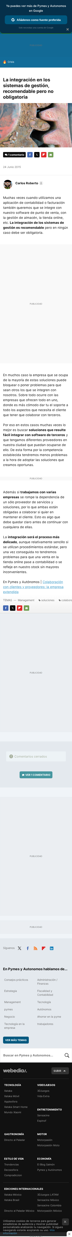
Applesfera (10, 1101)
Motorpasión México (49, 1210)
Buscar (67, 1055)
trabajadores (45, 1023)
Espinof (41, 1120)
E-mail (50, 154)
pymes (8, 1009)
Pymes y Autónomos (49, 1169)
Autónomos (44, 1009)
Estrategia (10, 990)
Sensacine (43, 1115)
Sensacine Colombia (49, 1205)
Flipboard (43, 154)
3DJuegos (43, 1090)
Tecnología (44, 1002)
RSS (35, 947)
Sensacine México (48, 1199)
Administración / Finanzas (47, 981)
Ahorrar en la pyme (49, 1016)
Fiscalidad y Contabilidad (45, 992)
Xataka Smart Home (16, 1106)
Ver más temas (16, 1040)
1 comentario (16, 154)
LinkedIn (52, 947)
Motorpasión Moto (48, 1145)
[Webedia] (15, 1073)
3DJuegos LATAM (48, 1194)
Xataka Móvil (11, 1096)
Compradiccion (13, 1175)
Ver (37, 774)
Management (26, 600)
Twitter (37, 154)
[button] (28, 183)
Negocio (9, 1016)
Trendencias (11, 1164)
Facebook (30, 154)
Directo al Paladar (14, 1139)
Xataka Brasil (11, 1199)
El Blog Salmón (46, 1164)
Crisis (11, 61)
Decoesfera (11, 1169)
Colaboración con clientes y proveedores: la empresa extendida (33, 587)
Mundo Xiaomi (12, 1112)
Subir (57, 1070)
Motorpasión (44, 1139)
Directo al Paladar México (19, 1210)
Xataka (8, 1090)
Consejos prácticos (16, 979)
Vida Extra (43, 1096)
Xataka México (13, 1194)
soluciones (47, 600)
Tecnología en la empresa (14, 1025)
